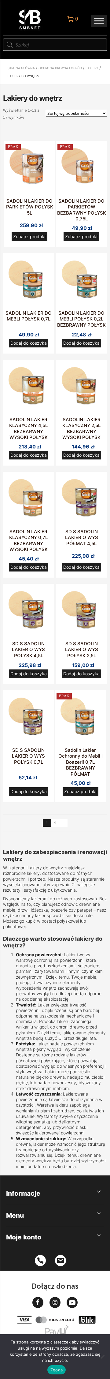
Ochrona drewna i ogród (60, 68)
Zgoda (56, 1369)
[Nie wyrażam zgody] (102, 1357)
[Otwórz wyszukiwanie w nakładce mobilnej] (55, 45)
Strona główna (21, 68)
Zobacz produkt (29, 236)
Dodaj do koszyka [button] (28, 343)
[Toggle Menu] (99, 21)
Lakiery (92, 68)
